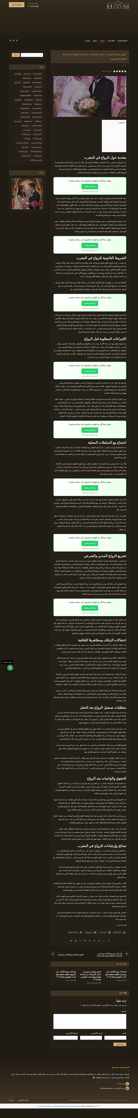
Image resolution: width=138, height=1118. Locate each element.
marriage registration (36, 108)
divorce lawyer (27, 74)
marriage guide (18, 99)
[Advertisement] (69, 24)
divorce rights (18, 74)
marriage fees (38, 99)
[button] (16, 40)
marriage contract (37, 95)
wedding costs (38, 121)
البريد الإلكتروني (96, 1033)
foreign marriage (37, 78)
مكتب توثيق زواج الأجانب (35, 160)
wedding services (28, 121)
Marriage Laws (38, 104)
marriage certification (36, 91)
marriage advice (38, 87)
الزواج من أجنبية (27, 130)
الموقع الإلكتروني (72, 1033)
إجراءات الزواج (17, 121)
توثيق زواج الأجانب (37, 138)
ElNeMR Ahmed (117, 932)
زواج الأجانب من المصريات (22, 143)
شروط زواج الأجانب (23, 151)
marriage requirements (36, 112)
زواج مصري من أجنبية (36, 147)
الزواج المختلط (25, 125)
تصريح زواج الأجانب (25, 134)
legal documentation (37, 82)
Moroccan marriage (25, 117)
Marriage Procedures (73, 932)
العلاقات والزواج (70, 980)
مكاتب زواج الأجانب (26, 155)
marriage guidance (29, 99)
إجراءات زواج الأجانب (36, 125)
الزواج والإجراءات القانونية (93, 983)
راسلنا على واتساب (90, 186)
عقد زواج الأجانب (37, 155)
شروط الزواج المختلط (36, 151)
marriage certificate (27, 87)
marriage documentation (25, 95)
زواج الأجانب (27, 138)
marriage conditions (24, 91)
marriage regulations (24, 108)
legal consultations (27, 78)
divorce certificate (37, 74)
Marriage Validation (37, 117)
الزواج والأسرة (88, 932)
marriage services (25, 112)
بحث (16, 55)
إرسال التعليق (119, 1044)
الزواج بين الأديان (37, 130)
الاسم (124, 1033)
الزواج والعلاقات (120, 980)
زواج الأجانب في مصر (36, 143)
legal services (17, 82)
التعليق (123, 1011)
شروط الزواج (25, 147)
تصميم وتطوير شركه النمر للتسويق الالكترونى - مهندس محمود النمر (59, 1106)
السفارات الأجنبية (37, 134)
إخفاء (115, 122)
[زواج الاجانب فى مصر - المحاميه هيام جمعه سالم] (118, 5)
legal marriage (26, 82)
